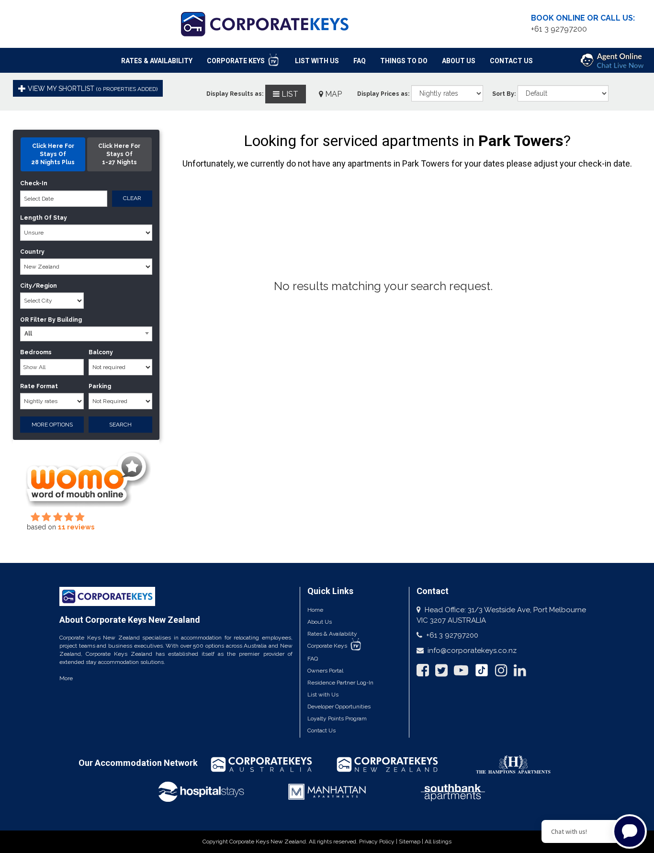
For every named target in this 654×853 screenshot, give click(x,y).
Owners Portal (325, 670)
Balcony (101, 352)
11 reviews (76, 527)
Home (315, 609)
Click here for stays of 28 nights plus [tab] (53, 154)
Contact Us (511, 61)
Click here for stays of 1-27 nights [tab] (119, 154)
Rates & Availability (156, 61)
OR (24, 319)
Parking (100, 386)
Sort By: (504, 93)
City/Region (38, 285)
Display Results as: (234, 93)
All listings (438, 841)
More (66, 678)
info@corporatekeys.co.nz (472, 650)
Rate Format (39, 386)
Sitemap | (412, 841)
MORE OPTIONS (52, 424)
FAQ (359, 61)
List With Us (317, 61)
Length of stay (43, 217)
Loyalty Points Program (337, 718)
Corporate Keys (236, 61)
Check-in (33, 183)
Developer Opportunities (339, 706)
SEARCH (120, 424)
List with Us (322, 694)
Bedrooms (36, 352)
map (332, 94)
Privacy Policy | (379, 841)
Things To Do (404, 61)
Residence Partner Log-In (340, 682)
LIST (289, 94)
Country (32, 251)
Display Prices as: (383, 93)
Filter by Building (56, 319)
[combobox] (86, 333)
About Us (458, 61)
